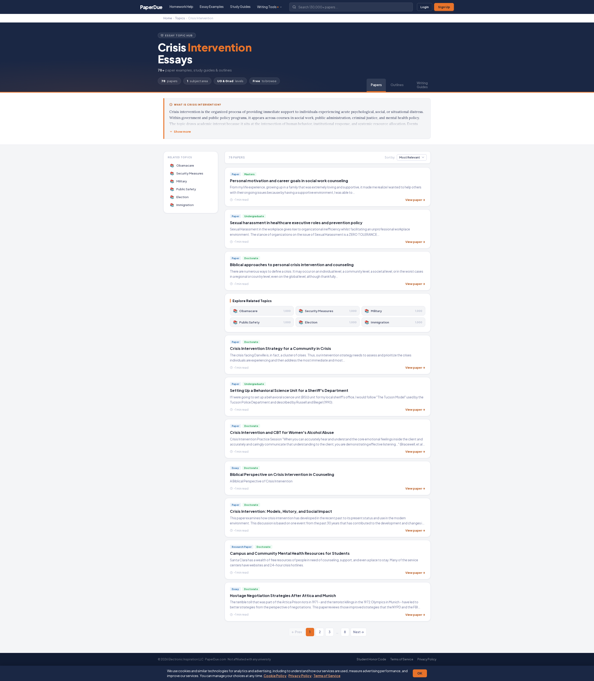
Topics (180, 18)
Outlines (397, 85)
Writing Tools (267, 7)
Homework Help (181, 7)
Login (424, 7)
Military (178, 181)
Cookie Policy (275, 676)
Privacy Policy (300, 676)
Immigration (182, 205)
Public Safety (183, 189)
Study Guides (240, 7)
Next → (358, 632)
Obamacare (182, 165)
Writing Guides (422, 85)
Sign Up (444, 7)
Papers (376, 85)
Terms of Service (326, 676)
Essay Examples (212, 7)
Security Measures (186, 173)
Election (179, 197)
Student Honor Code (371, 659)
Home (167, 18)
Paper (151, 7)
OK (419, 673)
